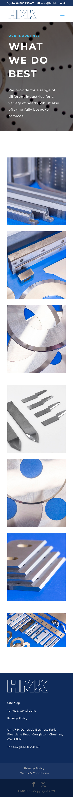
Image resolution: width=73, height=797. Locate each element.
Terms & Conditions (21, 710)
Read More (36, 181)
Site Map (13, 703)
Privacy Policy (17, 718)
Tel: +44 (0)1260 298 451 (23, 747)
